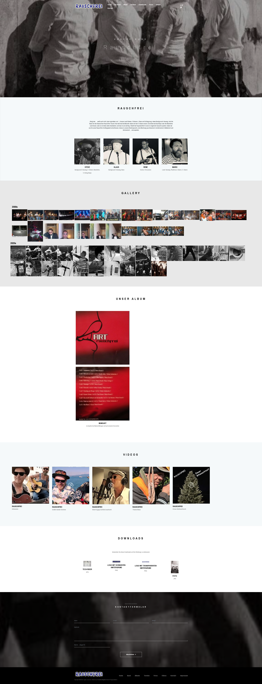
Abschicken (130, 654)
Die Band (117, 4)
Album (125, 4)
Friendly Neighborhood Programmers (107, 680)
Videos (158, 4)
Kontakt (110, 8)
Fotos (151, 4)
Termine (133, 4)
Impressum (184, 675)
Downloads (142, 4)
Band (129, 675)
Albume (137, 675)
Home (110, 4)
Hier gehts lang (130, 57)
